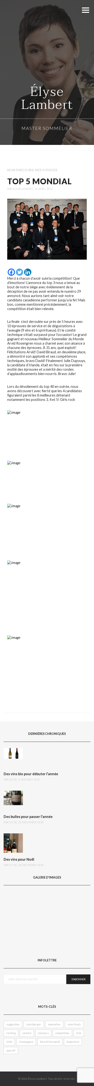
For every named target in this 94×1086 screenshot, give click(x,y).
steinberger (33, 1024)
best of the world (50, 1041)
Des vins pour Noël (19, 859)
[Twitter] (19, 272)
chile (9, 1041)
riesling (11, 1033)
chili (78, 1033)
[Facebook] (11, 272)
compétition (62, 1033)
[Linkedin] (27, 272)
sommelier (54, 1024)
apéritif (10, 1050)
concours (43, 1033)
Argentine (73, 1041)
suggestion (13, 1024)
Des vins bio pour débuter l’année (31, 774)
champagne (26, 1041)
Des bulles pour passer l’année (28, 817)
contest (26, 1033)
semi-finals (74, 1024)
